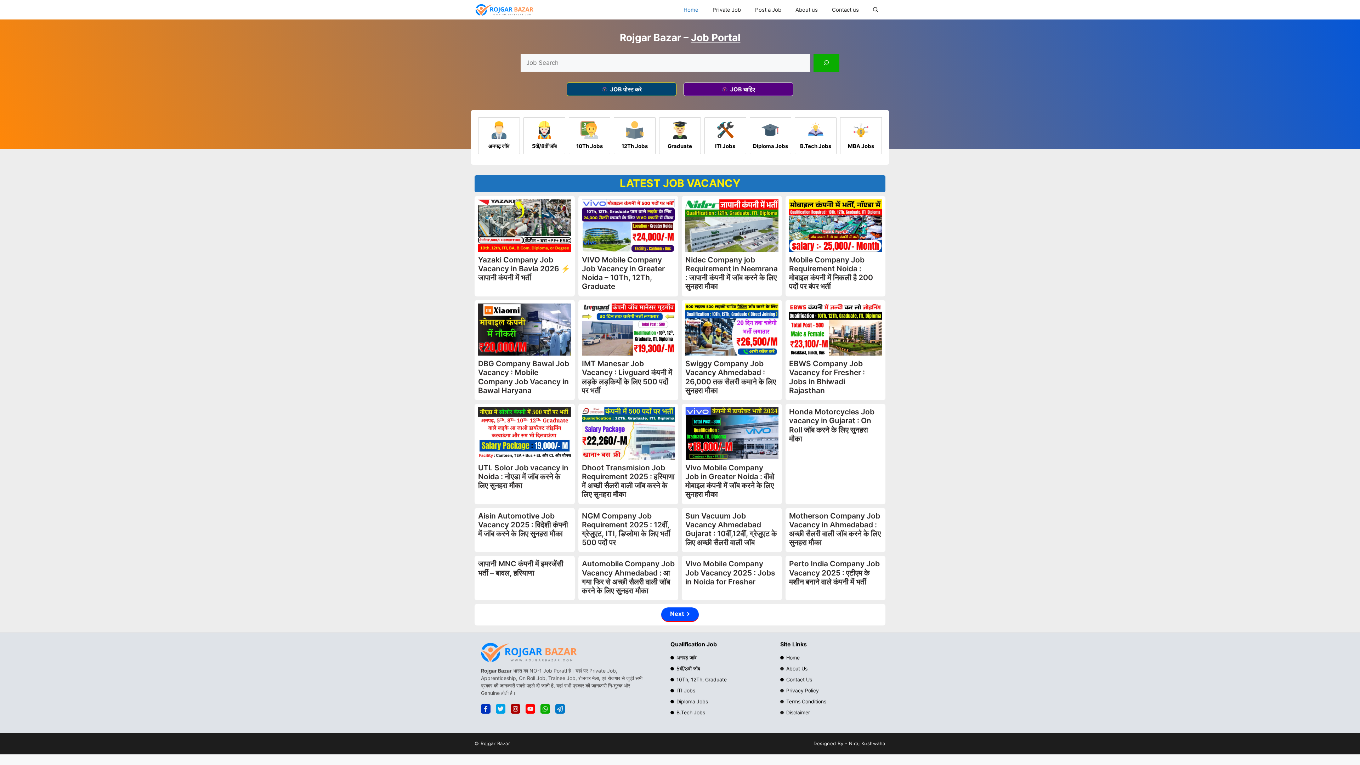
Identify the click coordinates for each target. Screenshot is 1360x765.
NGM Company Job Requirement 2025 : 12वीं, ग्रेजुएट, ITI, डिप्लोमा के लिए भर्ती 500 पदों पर (626, 529)
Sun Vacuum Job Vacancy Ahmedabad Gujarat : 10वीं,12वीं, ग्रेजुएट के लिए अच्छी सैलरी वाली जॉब (731, 529)
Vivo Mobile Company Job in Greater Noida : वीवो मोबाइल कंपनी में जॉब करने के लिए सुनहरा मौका (730, 481)
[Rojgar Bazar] (504, 9)
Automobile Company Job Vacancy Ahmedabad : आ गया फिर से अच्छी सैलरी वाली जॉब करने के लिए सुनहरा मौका (628, 577)
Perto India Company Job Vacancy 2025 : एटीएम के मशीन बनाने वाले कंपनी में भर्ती (834, 572)
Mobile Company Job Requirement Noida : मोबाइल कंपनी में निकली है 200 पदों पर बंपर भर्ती (831, 273)
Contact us (845, 9)
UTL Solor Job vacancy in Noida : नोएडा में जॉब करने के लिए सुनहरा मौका (523, 476)
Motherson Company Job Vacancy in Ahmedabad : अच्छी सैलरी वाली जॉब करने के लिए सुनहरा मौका (835, 529)
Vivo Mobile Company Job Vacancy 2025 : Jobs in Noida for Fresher (730, 572)
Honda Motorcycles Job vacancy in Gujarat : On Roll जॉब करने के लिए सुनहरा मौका (831, 425)
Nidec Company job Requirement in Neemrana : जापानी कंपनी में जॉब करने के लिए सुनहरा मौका (731, 273)
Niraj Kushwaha (867, 743)
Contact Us (799, 679)
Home (691, 9)
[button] (875, 9)
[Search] (826, 63)
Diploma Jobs (692, 701)
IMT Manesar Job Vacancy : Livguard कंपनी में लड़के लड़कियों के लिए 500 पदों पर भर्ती (627, 377)
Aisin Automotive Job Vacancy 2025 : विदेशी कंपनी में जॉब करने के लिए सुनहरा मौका (523, 524)
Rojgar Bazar (495, 743)
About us (806, 9)
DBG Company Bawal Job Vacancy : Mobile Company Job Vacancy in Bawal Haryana (523, 377)
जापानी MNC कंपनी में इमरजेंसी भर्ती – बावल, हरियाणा (520, 568)
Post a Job (768, 9)
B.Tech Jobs (690, 712)
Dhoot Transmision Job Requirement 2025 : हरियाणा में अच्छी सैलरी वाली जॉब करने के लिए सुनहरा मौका (628, 481)
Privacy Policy (802, 690)
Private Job (727, 9)
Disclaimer (798, 712)
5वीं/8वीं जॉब (688, 668)
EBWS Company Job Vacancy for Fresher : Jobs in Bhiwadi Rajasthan (827, 377)
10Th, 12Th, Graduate (701, 679)
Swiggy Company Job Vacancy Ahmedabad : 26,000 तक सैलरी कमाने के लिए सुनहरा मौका (730, 377)
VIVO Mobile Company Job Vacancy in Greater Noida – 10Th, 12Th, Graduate (623, 273)
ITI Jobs (685, 690)
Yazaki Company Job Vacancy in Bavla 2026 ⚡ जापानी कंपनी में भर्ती (524, 268)
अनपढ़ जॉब (686, 657)
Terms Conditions (806, 701)
